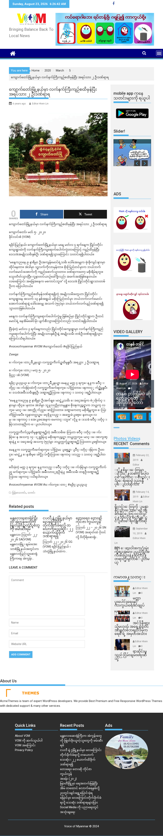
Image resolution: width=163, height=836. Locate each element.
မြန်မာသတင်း (19, 492)
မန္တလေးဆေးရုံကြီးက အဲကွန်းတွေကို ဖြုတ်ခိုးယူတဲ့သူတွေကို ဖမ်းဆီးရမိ (81, 740)
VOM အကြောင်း (25, 745)
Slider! (119, 131)
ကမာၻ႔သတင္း (129, 577)
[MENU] (159, 53)
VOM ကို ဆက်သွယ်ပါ (29, 740)
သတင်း (31, 492)
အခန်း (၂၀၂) (68, 778)
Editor (136, 464)
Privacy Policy (24, 750)
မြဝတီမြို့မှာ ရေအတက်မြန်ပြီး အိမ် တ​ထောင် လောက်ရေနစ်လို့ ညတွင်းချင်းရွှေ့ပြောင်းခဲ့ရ (80, 788)
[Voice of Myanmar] (13, 53)
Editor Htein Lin (40, 103)
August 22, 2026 (128, 383)
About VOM (22, 736)
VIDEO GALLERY (128, 331)
